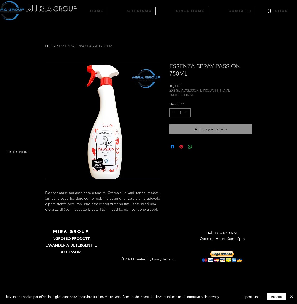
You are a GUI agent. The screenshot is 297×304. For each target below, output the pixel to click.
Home (50, 46)
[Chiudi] (291, 296)
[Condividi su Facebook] (172, 146)
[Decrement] (173, 113)
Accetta (276, 296)
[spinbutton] (180, 113)
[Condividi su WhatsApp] (190, 146)
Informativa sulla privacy (201, 296)
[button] (269, 8)
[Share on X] (199, 146)
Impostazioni (251, 296)
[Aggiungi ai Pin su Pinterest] (181, 146)
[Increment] (187, 113)
